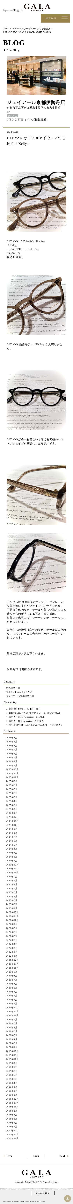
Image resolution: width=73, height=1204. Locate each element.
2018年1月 (12, 1126)
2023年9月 (12, 876)
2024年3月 (12, 852)
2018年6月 (12, 1114)
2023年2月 (12, 904)
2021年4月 (12, 991)
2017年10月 (12, 1138)
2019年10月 (12, 1059)
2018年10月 (12, 1106)
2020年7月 (12, 1027)
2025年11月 (12, 773)
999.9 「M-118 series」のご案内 (26, 721)
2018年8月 (12, 1111)
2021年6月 (12, 983)
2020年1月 (12, 1047)
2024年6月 (12, 841)
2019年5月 (12, 1079)
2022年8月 (12, 928)
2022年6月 (12, 936)
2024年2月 (12, 857)
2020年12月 (12, 1007)
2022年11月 (12, 916)
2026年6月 (12, 745)
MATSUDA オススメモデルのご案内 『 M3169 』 (35, 725)
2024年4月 (12, 849)
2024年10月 (12, 825)
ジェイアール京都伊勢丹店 (36, 102)
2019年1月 (12, 1095)
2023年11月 (12, 868)
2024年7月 (12, 837)
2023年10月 (12, 872)
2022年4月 (12, 944)
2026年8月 (12, 737)
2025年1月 (12, 813)
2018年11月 (12, 1103)
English (18, 10)
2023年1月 (12, 908)
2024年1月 (12, 860)
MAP (11, 115)
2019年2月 (12, 1091)
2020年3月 (12, 1043)
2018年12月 (12, 1099)
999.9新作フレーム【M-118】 (24, 709)
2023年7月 (12, 884)
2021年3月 (12, 995)
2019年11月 (12, 1055)
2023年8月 (12, 880)
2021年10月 (12, 968)
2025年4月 (12, 801)
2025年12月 (12, 769)
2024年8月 (12, 833)
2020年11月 (12, 1011)
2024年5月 (12, 845)
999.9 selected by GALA (19, 692)
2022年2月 (12, 952)
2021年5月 (12, 988)
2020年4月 (12, 1039)
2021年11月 (12, 964)
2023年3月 (12, 900)
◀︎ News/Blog (11, 50)
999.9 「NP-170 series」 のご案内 (27, 717)
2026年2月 (12, 761)
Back (36, 1156)
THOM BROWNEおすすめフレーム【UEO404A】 (34, 713)
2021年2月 (12, 999)
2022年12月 (12, 912)
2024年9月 (12, 829)
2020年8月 (12, 1023)
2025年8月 (12, 785)
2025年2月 (12, 809)
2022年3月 (12, 948)
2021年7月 (12, 980)
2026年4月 (12, 753)
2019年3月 (12, 1087)
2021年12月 (12, 960)
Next (62, 1156)
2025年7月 (12, 789)
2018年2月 (12, 1122)
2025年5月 (12, 797)
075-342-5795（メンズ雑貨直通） (28, 119)
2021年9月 (12, 972)
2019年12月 (12, 1051)
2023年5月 (12, 892)
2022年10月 (12, 920)
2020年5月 (12, 1035)
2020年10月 (12, 1015)
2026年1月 (12, 765)
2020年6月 (12, 1031)
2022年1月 (12, 956)
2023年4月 (12, 896)
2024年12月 (12, 817)
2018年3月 (12, 1119)
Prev (9, 1156)
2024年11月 (12, 821)
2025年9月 (12, 781)
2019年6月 (12, 1075)
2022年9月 (12, 924)
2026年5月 (12, 749)
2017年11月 (12, 1134)
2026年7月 (12, 741)
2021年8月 (12, 975)
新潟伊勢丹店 (13, 688)
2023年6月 (12, 888)
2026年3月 (12, 757)
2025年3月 (12, 805)
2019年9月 (12, 1063)
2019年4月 (12, 1083)
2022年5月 (12, 940)
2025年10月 (12, 777)
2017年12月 (12, 1130)
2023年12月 (12, 865)
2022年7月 (12, 932)
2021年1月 (12, 1003)
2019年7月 (12, 1071)
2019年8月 (12, 1067)
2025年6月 (12, 793)
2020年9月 (12, 1019)
